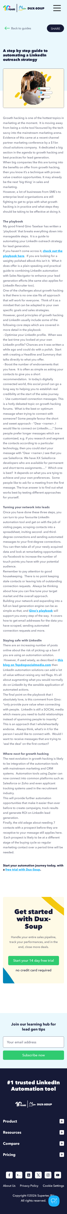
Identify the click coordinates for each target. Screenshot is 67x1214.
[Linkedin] (28, 1175)
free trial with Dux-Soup (22, 869)
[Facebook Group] (19, 1175)
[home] (23, 8)
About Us (9, 1185)
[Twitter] (38, 1175)
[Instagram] (48, 1175)
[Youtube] (57, 1175)
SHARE (55, 28)
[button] (57, 8)
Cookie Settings (53, 1185)
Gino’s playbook (41, 610)
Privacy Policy (29, 1185)
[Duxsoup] (33, 1104)
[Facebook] (9, 1175)
